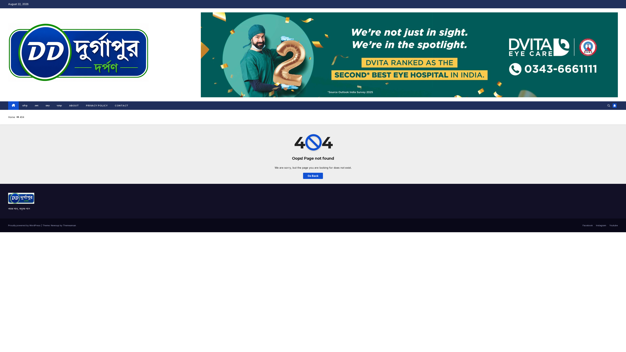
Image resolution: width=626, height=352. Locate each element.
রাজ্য (48, 105)
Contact (121, 105)
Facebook (588, 225)
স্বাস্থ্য (59, 105)
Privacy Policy (97, 105)
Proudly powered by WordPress (24, 225)
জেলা (36, 105)
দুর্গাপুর (25, 105)
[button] (608, 105)
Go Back (313, 175)
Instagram (601, 225)
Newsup (55, 225)
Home (11, 117)
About (74, 105)
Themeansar (69, 225)
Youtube (613, 225)
